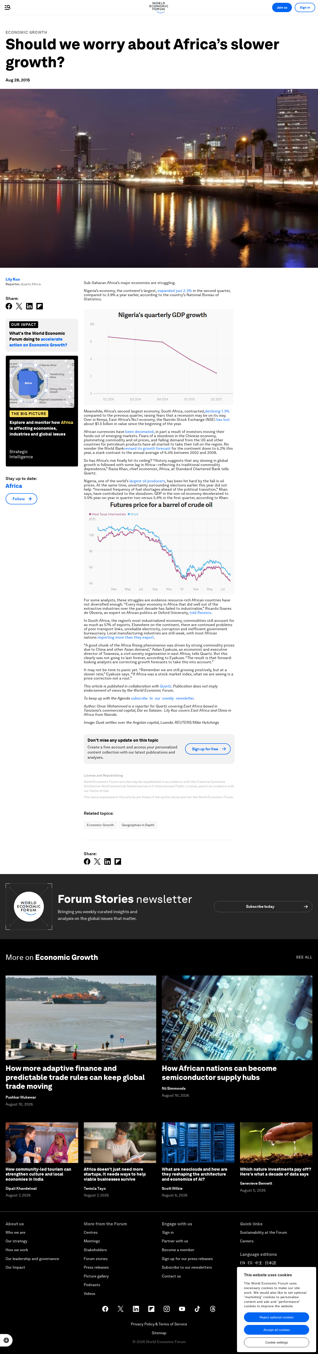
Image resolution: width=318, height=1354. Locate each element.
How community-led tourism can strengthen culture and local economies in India (38, 1174)
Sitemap (159, 1333)
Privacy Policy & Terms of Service (159, 1324)
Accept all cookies (277, 1330)
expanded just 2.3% (175, 290)
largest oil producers (147, 481)
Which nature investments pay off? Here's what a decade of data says (275, 1172)
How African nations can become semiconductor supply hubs (219, 1073)
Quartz (165, 686)
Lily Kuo (13, 279)
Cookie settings (276, 1342)
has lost (223, 419)
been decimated (139, 431)
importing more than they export (126, 637)
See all (304, 957)
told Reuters (200, 612)
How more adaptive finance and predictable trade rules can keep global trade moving (75, 1077)
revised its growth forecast (147, 448)
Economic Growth (26, 32)
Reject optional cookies (277, 1317)
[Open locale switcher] (6, 1340)
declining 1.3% (217, 411)
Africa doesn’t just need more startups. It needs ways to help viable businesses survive (115, 1174)
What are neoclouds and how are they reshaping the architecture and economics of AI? (194, 1174)
